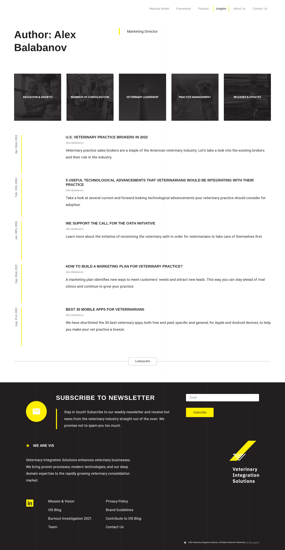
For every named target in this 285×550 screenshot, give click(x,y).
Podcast (203, 8)
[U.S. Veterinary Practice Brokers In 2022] (40, 154)
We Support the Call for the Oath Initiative (110, 223)
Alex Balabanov (75, 142)
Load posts (142, 361)
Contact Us (260, 8)
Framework (183, 8)
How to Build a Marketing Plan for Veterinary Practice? (124, 266)
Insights (221, 8)
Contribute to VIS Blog (123, 518)
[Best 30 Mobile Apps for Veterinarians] (40, 326)
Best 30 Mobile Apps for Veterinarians (105, 309)
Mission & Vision (61, 501)
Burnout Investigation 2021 (70, 518)
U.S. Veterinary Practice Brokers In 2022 (107, 137)
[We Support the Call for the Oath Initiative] (40, 240)
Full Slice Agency (252, 542)
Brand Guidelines (119, 510)
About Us (239, 8)
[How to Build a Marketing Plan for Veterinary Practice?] (40, 283)
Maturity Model (159, 8)
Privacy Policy (117, 501)
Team (52, 527)
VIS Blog (54, 510)
